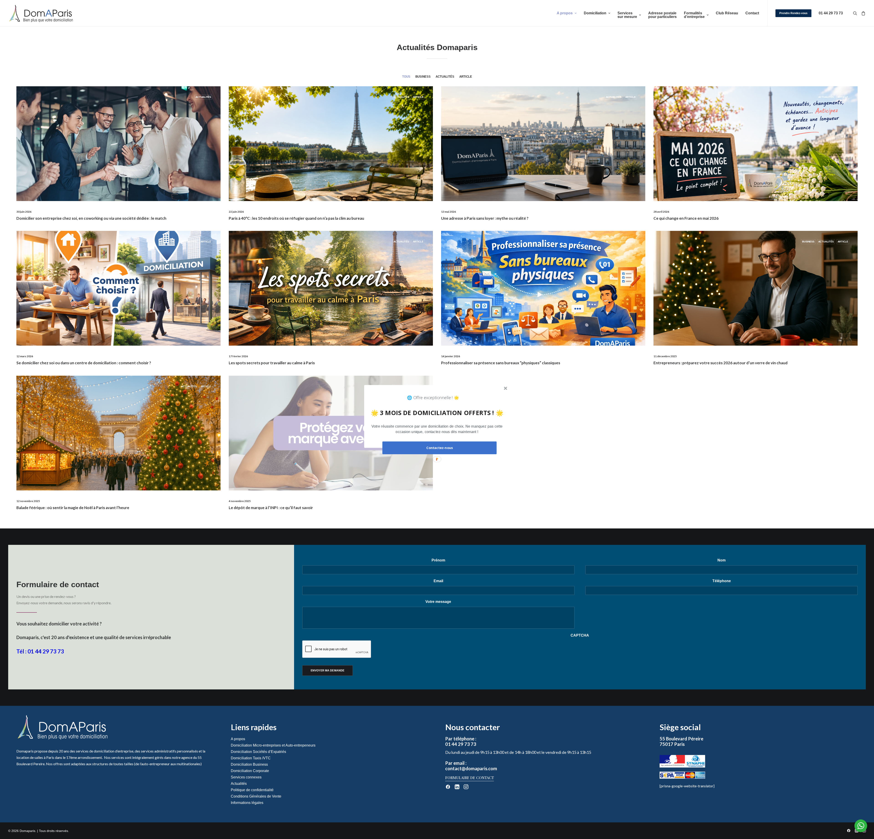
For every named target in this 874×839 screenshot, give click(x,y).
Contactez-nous (439, 447)
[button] (437, 429)
